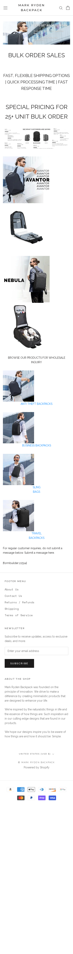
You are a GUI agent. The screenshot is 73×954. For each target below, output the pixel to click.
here (51, 552)
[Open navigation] (5, 7)
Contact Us (13, 596)
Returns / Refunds (19, 602)
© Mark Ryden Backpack (36, 762)
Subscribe (19, 663)
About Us (12, 589)
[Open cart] (67, 8)
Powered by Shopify (36, 767)
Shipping (12, 609)
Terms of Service (19, 615)
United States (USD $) (35, 754)
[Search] (61, 7)
